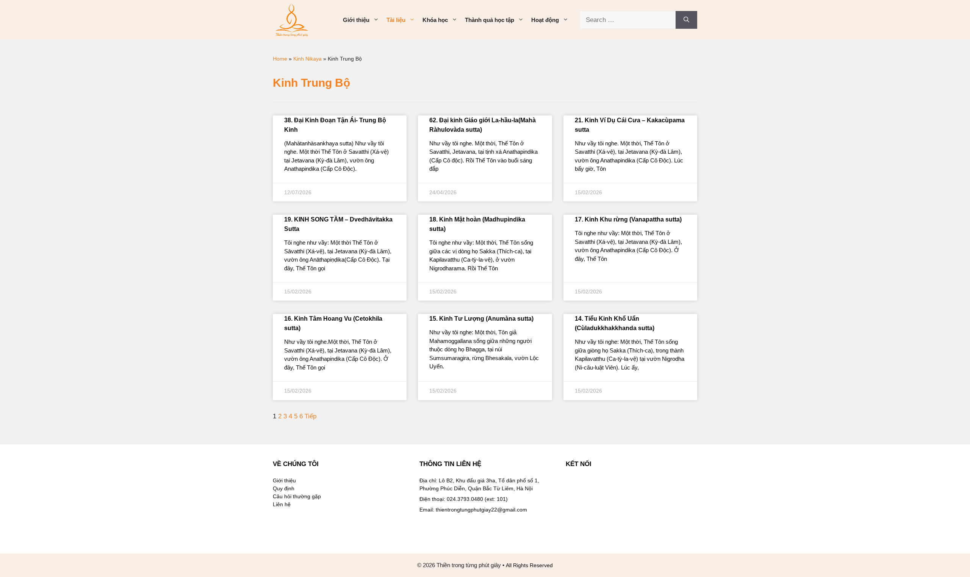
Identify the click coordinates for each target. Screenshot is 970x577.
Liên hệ (282, 504)
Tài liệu (395, 20)
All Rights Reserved (529, 565)
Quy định (283, 488)
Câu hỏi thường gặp (297, 496)
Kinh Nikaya (307, 59)
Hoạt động (545, 20)
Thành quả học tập (489, 20)
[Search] (686, 20)
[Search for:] (628, 20)
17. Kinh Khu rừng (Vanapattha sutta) (628, 219)
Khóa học (435, 20)
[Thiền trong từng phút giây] (292, 19)
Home (280, 59)
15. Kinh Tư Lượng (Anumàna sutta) (481, 318)
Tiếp (310, 416)
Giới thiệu (356, 20)
